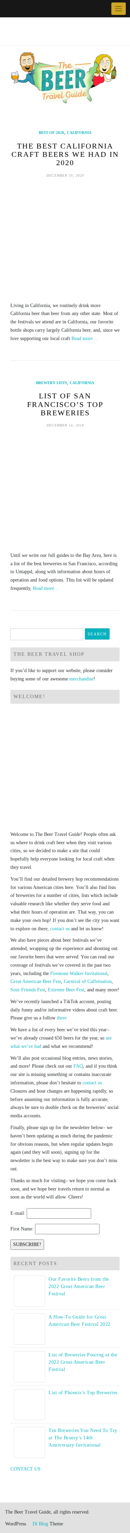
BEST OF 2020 (51, 132)
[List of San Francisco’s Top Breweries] (65, 489)
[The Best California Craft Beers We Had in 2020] (65, 240)
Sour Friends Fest (27, 989)
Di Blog (39, 1523)
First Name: (22, 1228)
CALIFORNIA (79, 132)
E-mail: (17, 1213)
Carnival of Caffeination (88, 981)
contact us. (93, 1082)
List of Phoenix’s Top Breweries (83, 1392)
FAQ (78, 1066)
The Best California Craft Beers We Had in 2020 (65, 154)
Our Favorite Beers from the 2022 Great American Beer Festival (79, 1286)
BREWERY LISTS (51, 383)
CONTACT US (25, 1469)
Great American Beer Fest (35, 981)
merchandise (81, 678)
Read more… (84, 338)
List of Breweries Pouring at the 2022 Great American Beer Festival (83, 1362)
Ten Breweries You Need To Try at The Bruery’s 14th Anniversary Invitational (83, 1438)
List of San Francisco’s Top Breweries (65, 404)
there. (62, 1017)
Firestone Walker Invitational (78, 973)
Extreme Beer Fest (66, 989)
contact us (60, 928)
